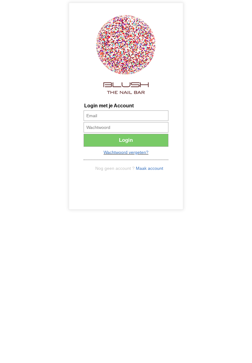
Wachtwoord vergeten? (126, 152)
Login (126, 140)
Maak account (149, 168)
